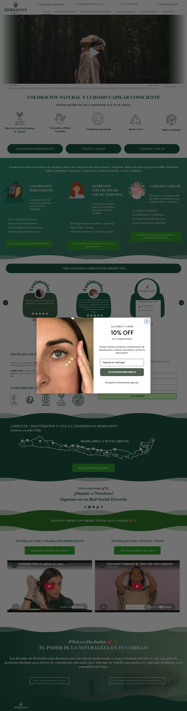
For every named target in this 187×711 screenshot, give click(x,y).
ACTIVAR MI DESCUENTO (122, 372)
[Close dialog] (146, 321)
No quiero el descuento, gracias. (122, 382)
